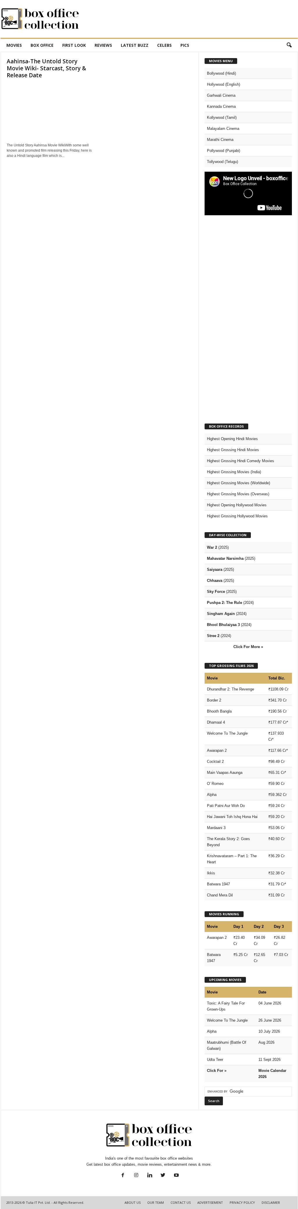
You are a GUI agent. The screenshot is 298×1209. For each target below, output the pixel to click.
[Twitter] (163, 1176)
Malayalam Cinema (223, 128)
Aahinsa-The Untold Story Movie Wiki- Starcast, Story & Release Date (46, 68)
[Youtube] (176, 1176)
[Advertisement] (192, 19)
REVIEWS (103, 45)
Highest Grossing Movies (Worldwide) (238, 483)
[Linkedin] (149, 1176)
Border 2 (214, 700)
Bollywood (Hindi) (221, 73)
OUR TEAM (155, 1202)
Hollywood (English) (223, 84)
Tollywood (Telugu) (222, 161)
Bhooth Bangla (219, 711)
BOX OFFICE (42, 45)
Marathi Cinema (220, 139)
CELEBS (164, 45)
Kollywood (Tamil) (222, 117)
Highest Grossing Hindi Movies (233, 450)
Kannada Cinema (221, 106)
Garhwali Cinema (221, 95)
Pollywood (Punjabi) (223, 150)
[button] (289, 45)
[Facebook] (123, 1176)
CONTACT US (181, 1202)
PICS (184, 45)
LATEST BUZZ (134, 45)
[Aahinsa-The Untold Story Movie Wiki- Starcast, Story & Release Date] (50, 111)
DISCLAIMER (271, 1202)
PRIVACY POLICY (242, 1202)
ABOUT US (133, 1202)
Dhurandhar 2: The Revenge (230, 689)
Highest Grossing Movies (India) (234, 472)
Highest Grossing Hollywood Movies (237, 516)
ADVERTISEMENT (210, 1202)
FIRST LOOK (74, 45)
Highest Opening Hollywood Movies (237, 505)
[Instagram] (136, 1176)
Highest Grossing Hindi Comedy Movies (240, 461)
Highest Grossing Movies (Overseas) (238, 494)
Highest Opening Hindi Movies (232, 439)
